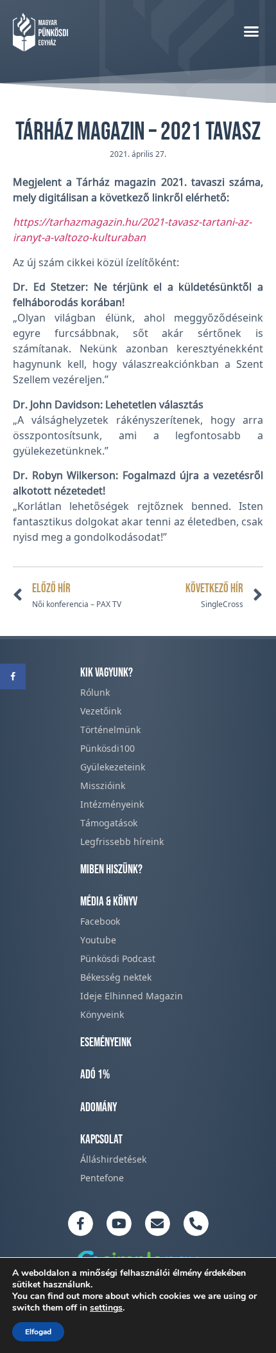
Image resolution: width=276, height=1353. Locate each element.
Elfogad (38, 1332)
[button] (251, 31)
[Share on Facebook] (13, 676)
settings (106, 1308)
